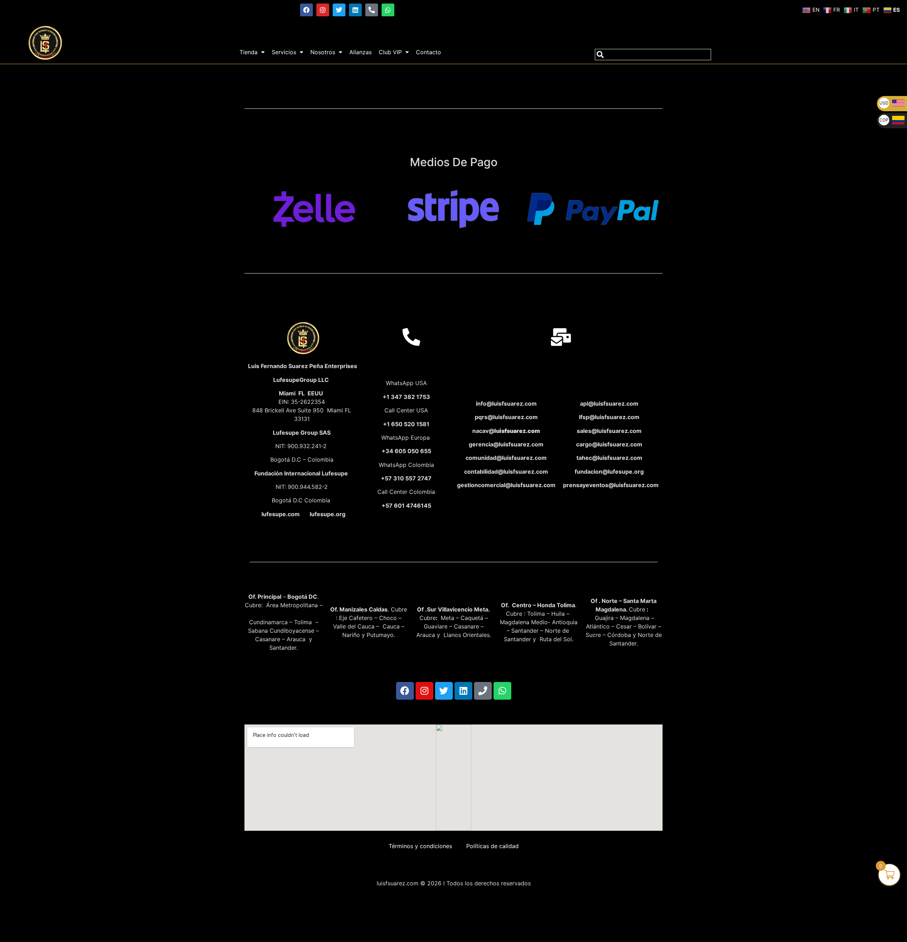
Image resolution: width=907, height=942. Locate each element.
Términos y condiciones (420, 846)
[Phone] (483, 691)
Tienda (249, 52)
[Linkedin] (355, 10)
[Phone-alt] (371, 10)
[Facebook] (306, 10)
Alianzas (360, 52)
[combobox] (653, 54)
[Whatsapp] (388, 10)
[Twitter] (339, 10)
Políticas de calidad (492, 846)
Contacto (428, 52)
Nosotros (322, 52)
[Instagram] (322, 10)
